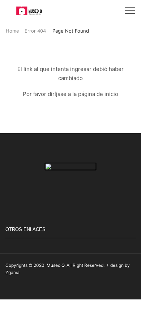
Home (12, 31)
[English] (125, 287)
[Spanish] (132, 287)
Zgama (12, 272)
